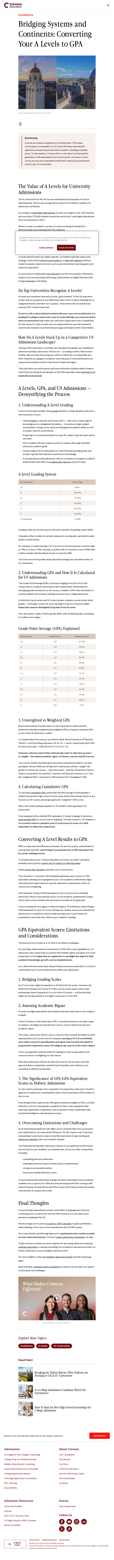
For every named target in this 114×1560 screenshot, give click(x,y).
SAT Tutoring (10, 1483)
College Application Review (17, 1473)
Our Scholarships (67, 1478)
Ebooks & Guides (12, 1525)
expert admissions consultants (70, 1237)
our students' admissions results (57, 1256)
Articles (8, 1511)
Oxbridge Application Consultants (20, 1478)
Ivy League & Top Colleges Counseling (22, 1454)
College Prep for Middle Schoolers (20, 1459)
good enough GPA (27, 819)
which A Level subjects (51, 260)
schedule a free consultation (46, 1266)
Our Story (63, 1464)
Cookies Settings (46, 247)
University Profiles (13, 1506)
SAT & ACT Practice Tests (16, 1515)
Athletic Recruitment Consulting (19, 1464)
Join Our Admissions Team (71, 1473)
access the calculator (35, 869)
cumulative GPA (38, 792)
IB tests (33, 420)
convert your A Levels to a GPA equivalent (60, 863)
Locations (63, 1483)
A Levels (54, 411)
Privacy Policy (64, 1540)
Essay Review (10, 1487)
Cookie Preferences (49, 1540)
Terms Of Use (34, 1540)
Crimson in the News (69, 1468)
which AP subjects (73, 260)
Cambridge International (43, 212)
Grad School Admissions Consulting (21, 1468)
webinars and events (28, 1247)
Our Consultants (67, 1454)
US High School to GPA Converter (20, 1520)
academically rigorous (60, 461)
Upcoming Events (67, 1506)
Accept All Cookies (66, 247)
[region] (57, 243)
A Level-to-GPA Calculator (59, 1223)
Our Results (64, 1459)
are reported (53, 273)
